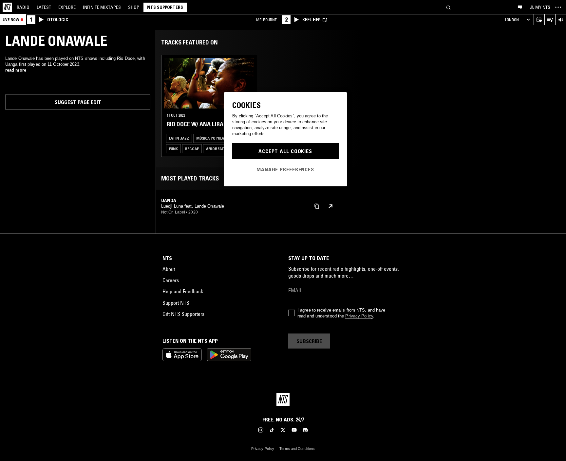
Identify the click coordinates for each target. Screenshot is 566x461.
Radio (23, 7)
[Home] (7, 7)
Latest (44, 7)
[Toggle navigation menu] (558, 7)
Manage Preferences (285, 169)
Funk (173, 148)
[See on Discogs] (330, 206)
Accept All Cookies (285, 151)
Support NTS (175, 302)
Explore (67, 7)
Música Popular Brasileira (221, 138)
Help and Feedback (182, 291)
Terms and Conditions (297, 449)
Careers (170, 280)
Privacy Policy (359, 316)
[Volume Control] (560, 19)
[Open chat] (520, 7)
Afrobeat (215, 148)
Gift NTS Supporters (183, 314)
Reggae (192, 148)
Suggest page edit (78, 102)
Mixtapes (102, 7)
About (168, 269)
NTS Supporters (165, 7)
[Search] (448, 7)
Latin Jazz (179, 138)
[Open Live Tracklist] (549, 19)
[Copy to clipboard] (316, 206)
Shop (133, 7)
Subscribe (309, 341)
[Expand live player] (528, 19)
